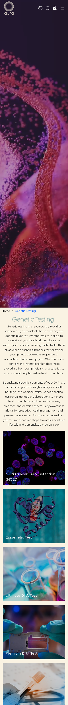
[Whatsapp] (40, 8)
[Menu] (62, 8)
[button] (48, 8)
